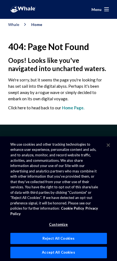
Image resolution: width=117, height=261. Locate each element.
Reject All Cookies (58, 238)
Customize (58, 224)
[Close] (108, 145)
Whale (13, 24)
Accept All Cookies (58, 252)
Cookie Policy (72, 208)
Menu (96, 9)
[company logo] (23, 9)
